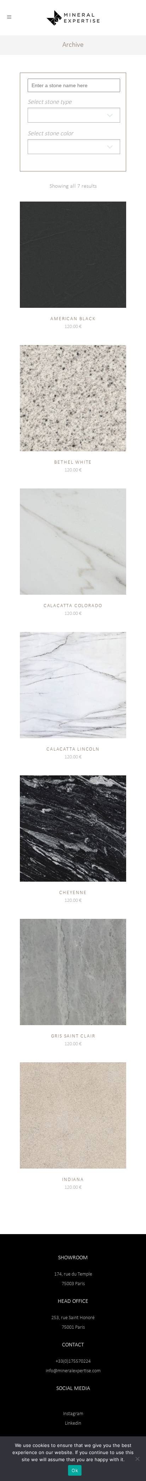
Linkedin (73, 1423)
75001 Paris (73, 1327)
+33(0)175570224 (73, 1361)
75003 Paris (73, 1284)
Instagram (73, 1414)
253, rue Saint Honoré (73, 1318)
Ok (75, 1470)
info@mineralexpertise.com (73, 1371)
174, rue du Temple (73, 1274)
